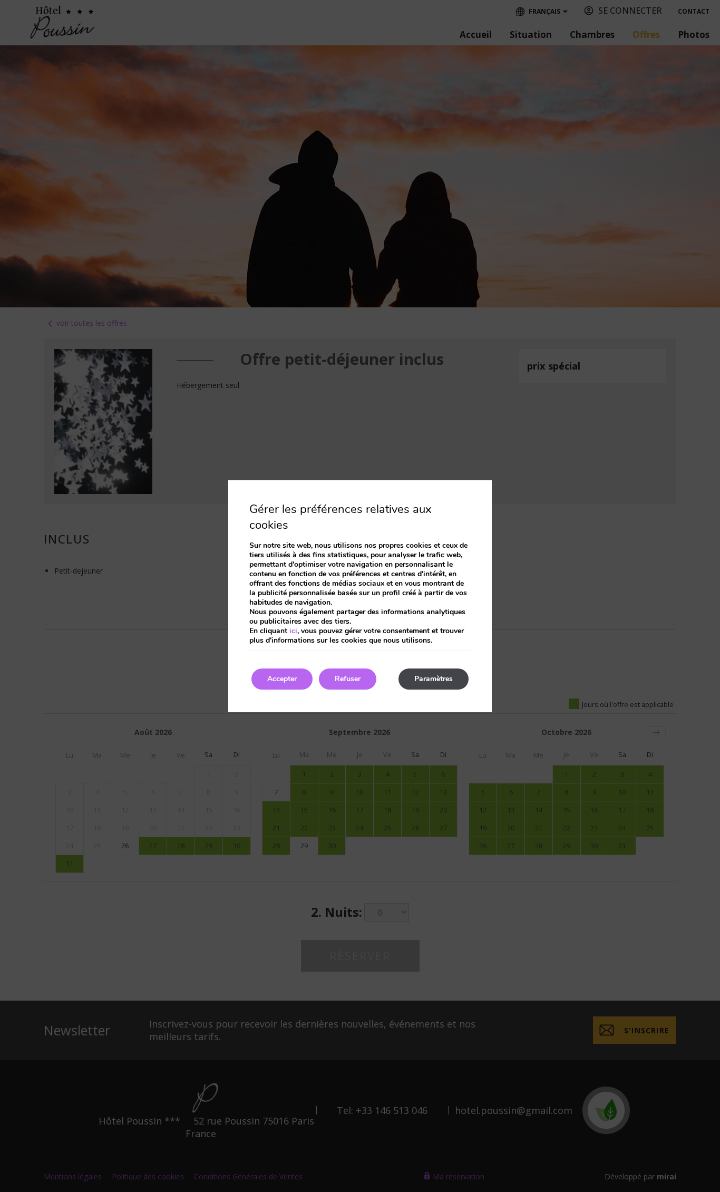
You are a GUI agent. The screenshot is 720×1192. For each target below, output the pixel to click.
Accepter (282, 679)
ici (293, 631)
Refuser (348, 679)
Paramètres (433, 679)
